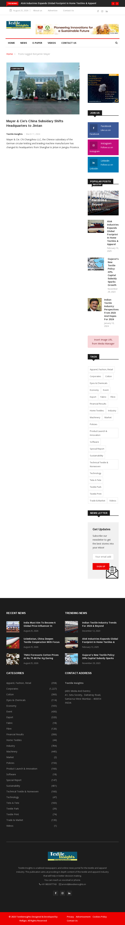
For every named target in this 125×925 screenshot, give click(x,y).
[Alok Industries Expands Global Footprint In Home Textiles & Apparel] (96, 227)
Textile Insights (14, 134)
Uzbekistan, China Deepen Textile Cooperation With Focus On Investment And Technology (42, 642)
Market (107, 417)
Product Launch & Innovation (98, 433)
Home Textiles (97, 410)
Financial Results (98, 403)
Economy (94, 390)
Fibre (113, 396)
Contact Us (68, 10)
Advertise (52, 10)
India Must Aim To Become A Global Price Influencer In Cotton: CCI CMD (40, 625)
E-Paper (37, 42)
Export (93, 396)
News (23, 42)
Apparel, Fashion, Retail (101, 369)
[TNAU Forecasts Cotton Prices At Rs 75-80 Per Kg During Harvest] (13, 659)
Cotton (108, 376)
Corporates (17, 69)
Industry (97, 184)
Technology (95, 473)
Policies (93, 424)
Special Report (97, 448)
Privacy (70, 916)
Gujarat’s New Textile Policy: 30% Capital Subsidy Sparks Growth (98, 658)
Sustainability (96, 455)
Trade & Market (97, 500)
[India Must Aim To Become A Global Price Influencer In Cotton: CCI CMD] (13, 627)
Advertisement (83, 916)
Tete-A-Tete (95, 480)
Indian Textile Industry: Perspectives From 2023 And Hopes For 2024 (111, 309)
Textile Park (95, 486)
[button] (113, 3)
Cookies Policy (100, 916)
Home (11, 42)
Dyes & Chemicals (98, 383)
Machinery (95, 417)
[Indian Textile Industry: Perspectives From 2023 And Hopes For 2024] (95, 305)
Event (106, 390)
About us (37, 10)
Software (94, 441)
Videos (52, 42)
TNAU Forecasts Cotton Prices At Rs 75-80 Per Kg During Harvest (41, 658)
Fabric (103, 396)
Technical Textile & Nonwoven (99, 464)
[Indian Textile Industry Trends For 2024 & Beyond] (72, 627)
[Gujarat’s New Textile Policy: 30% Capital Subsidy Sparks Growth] (96, 264)
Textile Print (95, 493)
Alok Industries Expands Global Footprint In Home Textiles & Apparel (58, 3)
